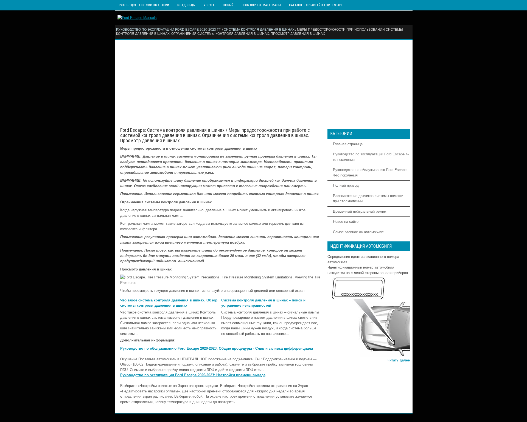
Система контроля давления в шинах (259, 30)
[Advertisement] (263, 83)
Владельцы (186, 5)
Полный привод (346, 185)
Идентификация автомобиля (361, 246)
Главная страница (348, 144)
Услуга (209, 5)
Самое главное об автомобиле (358, 232)
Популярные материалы (261, 5)
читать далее (399, 360)
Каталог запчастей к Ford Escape (316, 5)
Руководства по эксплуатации (144, 5)
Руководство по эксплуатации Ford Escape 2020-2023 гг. (169, 30)
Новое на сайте (345, 221)
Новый (228, 5)
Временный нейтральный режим (359, 211)
